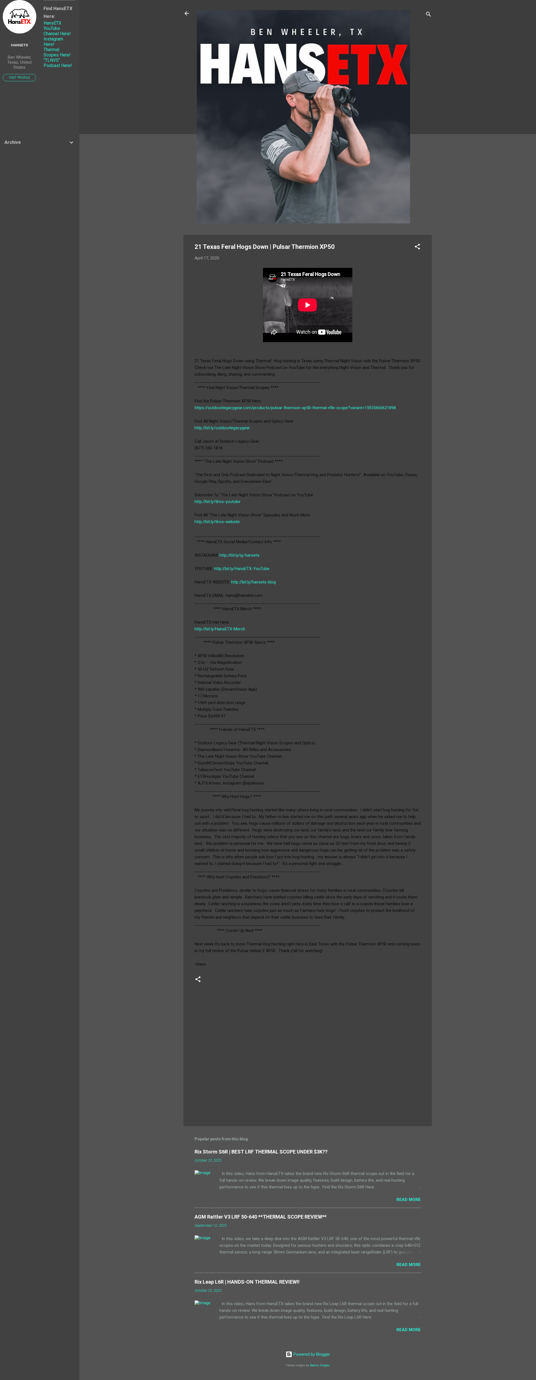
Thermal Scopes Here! (57, 52)
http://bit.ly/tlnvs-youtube (217, 501)
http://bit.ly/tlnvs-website (217, 521)
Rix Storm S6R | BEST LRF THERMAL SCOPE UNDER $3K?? (261, 1152)
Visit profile (19, 78)
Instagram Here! (53, 41)
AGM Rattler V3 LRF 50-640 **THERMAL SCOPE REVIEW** (261, 1217)
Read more (408, 1199)
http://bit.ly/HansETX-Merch (220, 628)
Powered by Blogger (311, 1354)
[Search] (428, 15)
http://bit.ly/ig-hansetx (239, 555)
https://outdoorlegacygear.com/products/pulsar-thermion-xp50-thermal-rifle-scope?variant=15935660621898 (295, 407)
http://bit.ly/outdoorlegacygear (222, 427)
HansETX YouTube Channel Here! (57, 28)
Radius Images (320, 1365)
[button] (417, 247)
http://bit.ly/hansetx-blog (253, 582)
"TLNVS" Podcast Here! (58, 63)
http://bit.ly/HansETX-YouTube (241, 568)
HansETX (19, 45)
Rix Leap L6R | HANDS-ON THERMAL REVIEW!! (247, 1282)
